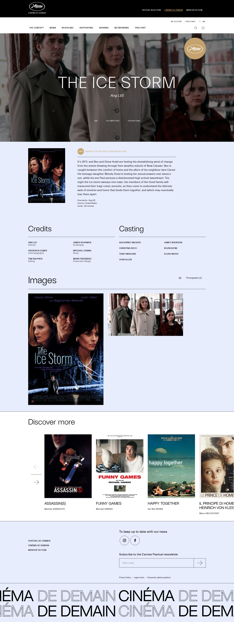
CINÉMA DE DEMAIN (173, 10)
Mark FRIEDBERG (82, 259)
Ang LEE (32, 242)
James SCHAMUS (82, 242)
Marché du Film (37, 550)
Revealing (68, 28)
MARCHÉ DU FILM (194, 10)
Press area (190, 21)
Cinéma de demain (38, 545)
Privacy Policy (125, 577)
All (180, 278)
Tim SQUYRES (35, 259)
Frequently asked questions (158, 577)
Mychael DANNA (82, 250)
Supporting (86, 28)
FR (200, 21)
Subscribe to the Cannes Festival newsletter (148, 554)
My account (176, 21)
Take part (140, 28)
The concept (36, 28)
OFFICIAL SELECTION (151, 10)
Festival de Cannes (39, 541)
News (53, 28)
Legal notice (139, 577)
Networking (121, 28)
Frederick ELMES (37, 250)
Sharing (104, 28)
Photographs (194, 278)
